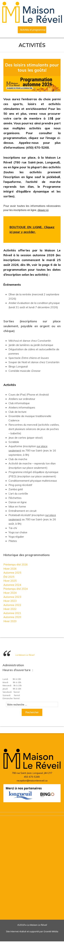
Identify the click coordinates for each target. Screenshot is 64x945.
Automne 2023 (12, 597)
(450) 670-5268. (37, 147)
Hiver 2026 (10, 568)
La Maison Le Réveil (24, 655)
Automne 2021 (12, 613)
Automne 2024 (12, 584)
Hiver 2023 (10, 601)
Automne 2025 (12, 572)
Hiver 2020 (10, 621)
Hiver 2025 (10, 580)
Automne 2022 (12, 605)
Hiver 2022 (10, 609)
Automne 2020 (12, 617)
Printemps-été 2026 (15, 564)
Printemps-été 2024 (15, 588)
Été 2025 (8, 576)
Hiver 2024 (10, 592)
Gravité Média (51, 931)
